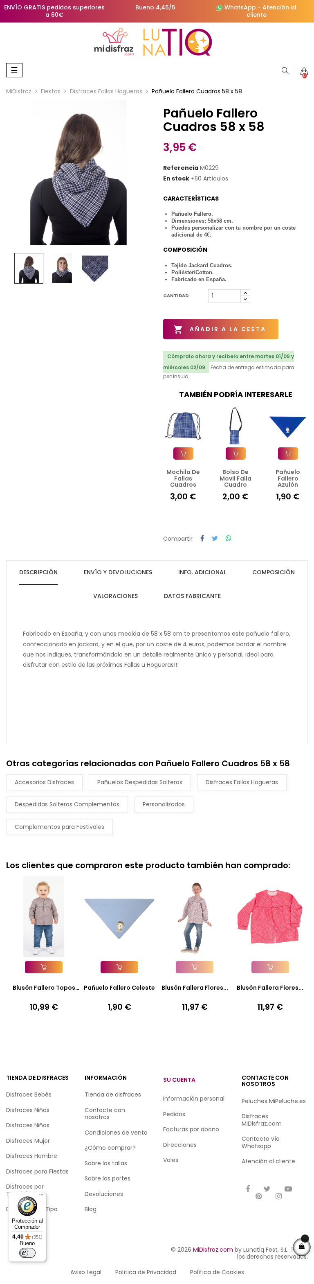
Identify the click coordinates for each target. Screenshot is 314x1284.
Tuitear (215, 539)
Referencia (180, 168)
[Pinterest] (259, 1197)
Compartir (202, 539)
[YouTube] (288, 1190)
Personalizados (164, 804)
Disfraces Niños (27, 1125)
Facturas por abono (191, 1129)
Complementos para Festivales (59, 827)
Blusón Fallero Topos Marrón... (44, 988)
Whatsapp (256, 1146)
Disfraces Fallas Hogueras (242, 782)
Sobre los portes (107, 1178)
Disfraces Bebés (29, 1094)
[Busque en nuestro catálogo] (285, 71)
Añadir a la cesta (219, 329)
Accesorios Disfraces (44, 782)
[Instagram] (279, 1197)
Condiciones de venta (116, 1132)
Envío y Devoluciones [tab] (118, 572)
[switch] (27, 1253)
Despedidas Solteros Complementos (67, 804)
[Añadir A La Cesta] (183, 453)
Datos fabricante (192, 596)
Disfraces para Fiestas (37, 1171)
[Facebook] (248, 1190)
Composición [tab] (273, 572)
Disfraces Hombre (31, 1156)
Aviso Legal (85, 1272)
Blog (90, 1209)
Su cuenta (179, 1080)
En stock (176, 179)
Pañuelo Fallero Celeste (119, 988)
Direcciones (180, 1145)
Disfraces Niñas (27, 1110)
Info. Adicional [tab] (202, 572)
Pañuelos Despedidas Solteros (139, 782)
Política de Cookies (217, 1272)
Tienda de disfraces (113, 1094)
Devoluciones (104, 1194)
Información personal (193, 1098)
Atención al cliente (272, 11)
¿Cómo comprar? (110, 1148)
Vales (170, 1160)
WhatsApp (240, 7)
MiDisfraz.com (213, 1250)
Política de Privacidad (145, 1272)
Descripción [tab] (38, 572)
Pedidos (174, 1114)
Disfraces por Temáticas (25, 1190)
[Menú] (41, 1197)
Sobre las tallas (106, 1163)
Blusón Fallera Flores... (194, 988)
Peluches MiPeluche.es (274, 1101)
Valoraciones (115, 596)
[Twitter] (267, 1190)
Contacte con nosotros (105, 1114)
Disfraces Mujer (28, 1141)
